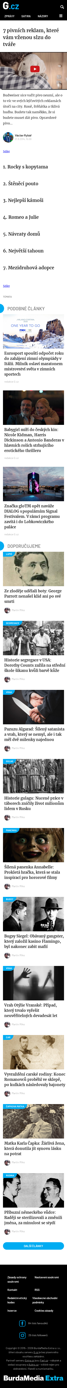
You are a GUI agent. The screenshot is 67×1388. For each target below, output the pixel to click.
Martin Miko (18, 610)
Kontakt (12, 1289)
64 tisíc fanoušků (38, 1323)
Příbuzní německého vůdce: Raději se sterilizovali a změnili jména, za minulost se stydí (33, 1217)
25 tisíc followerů (38, 1335)
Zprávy (9, 16)
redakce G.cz (11, 381)
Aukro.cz (33, 1364)
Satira (26, 16)
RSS (37, 1289)
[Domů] (11, 6)
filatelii (32, 1368)
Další (59, 15)
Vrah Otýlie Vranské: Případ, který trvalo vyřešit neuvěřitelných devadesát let (30, 1010)
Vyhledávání (62, 7)
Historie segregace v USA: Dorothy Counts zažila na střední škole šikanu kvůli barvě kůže (34, 665)
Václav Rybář (23, 135)
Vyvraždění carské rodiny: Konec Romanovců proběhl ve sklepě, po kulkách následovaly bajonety (34, 1079)
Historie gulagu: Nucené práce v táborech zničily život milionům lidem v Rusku (34, 803)
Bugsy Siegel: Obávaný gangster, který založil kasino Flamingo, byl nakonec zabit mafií (34, 941)
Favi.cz (44, 1360)
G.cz (36, 1352)
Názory (43, 16)
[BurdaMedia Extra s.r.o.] (33, 1378)
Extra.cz (29, 1360)
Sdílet (6, 151)
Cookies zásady (44, 1310)
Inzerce (12, 1310)
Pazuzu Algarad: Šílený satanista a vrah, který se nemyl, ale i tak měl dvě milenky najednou (34, 734)
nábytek (54, 1360)
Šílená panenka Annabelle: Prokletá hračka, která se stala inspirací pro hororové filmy (32, 872)
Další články (33, 1246)
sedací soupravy (17, 1364)
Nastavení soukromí (47, 1277)
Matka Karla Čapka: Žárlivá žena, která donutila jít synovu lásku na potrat (34, 1148)
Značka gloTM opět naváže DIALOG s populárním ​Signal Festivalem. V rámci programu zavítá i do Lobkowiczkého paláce (32, 516)
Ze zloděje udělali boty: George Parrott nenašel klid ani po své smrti (33, 596)
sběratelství (19, 1368)
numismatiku (45, 1368)
